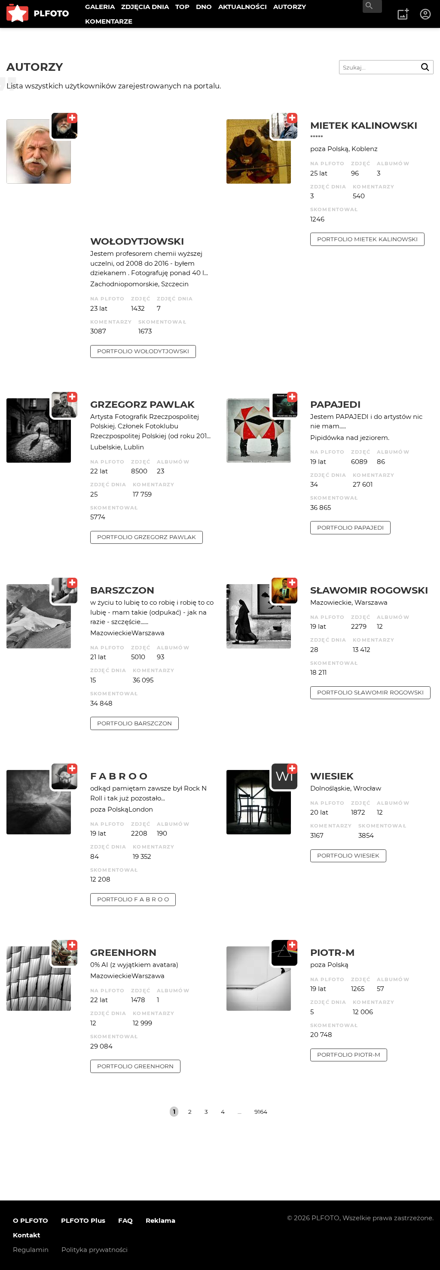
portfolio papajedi (350, 527)
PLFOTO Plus (83, 1220)
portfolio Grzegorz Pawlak (146, 536)
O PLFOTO (30, 1220)
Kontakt (26, 1235)
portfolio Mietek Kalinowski (367, 239)
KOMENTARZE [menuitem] (108, 21)
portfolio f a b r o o (133, 899)
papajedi (335, 404)
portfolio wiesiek (348, 855)
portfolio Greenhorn (135, 1066)
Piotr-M (332, 952)
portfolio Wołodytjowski (143, 351)
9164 (260, 1111)
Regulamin (31, 1250)
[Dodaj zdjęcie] (403, 14)
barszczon (122, 590)
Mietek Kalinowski (363, 125)
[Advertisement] (152, 177)
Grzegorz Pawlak (142, 404)
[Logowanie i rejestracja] (426, 14)
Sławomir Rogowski (369, 590)
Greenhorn (123, 952)
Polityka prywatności (94, 1250)
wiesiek (332, 776)
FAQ (125, 1220)
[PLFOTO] (37, 13)
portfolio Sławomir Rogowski (370, 692)
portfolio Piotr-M (348, 1054)
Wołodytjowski (137, 241)
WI (284, 776)
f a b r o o (118, 776)
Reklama (160, 1220)
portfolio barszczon (134, 723)
